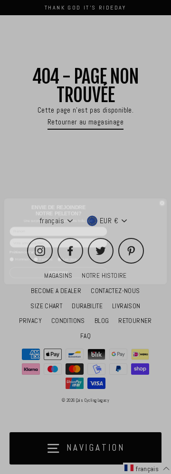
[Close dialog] (162, 199)
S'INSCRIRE (58, 268)
